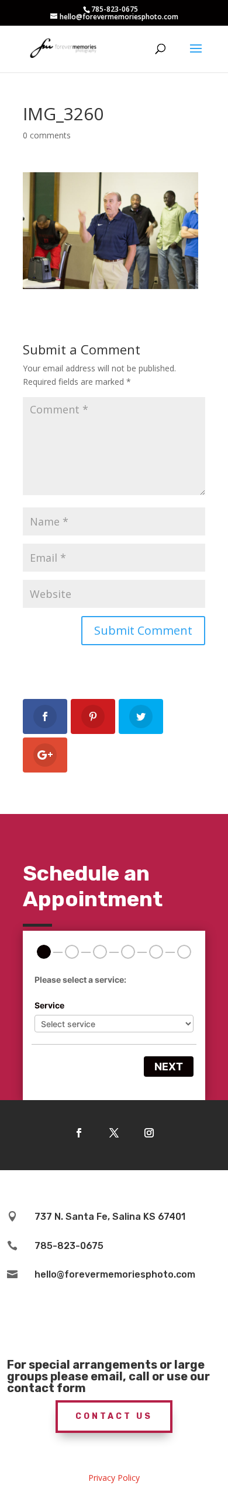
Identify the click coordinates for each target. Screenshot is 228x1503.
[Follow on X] (114, 1132)
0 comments (47, 135)
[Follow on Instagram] (149, 1132)
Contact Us (114, 1416)
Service (49, 1005)
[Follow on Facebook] (79, 1132)
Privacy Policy (114, 1477)
